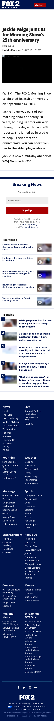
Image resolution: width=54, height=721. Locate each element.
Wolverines (30, 506)
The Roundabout (10, 425)
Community (30, 557)
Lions (27, 502)
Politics (5, 449)
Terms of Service (29, 227)
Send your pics (9, 461)
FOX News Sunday (7, 445)
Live (27, 407)
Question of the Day (10, 467)
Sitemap (29, 577)
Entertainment (12, 534)
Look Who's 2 (9, 478)
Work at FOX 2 (32, 546)
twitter (24, 687)
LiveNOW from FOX (32, 419)
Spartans (29, 509)
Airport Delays (31, 476)
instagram (29, 687)
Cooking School (10, 509)
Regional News (8, 615)
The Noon (7, 499)
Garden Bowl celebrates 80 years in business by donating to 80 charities (18, 273)
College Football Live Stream (32, 626)
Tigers (28, 517)
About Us (31, 534)
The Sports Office (33, 495)
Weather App (31, 465)
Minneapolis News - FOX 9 (9, 635)
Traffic (28, 472)
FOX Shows (8, 539)
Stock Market (31, 596)
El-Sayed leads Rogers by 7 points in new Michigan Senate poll (34, 366)
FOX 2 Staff (30, 539)
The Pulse (7, 414)
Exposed (6, 605)
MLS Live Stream (33, 671)
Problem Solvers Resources (32, 572)
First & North (31, 499)
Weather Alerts (32, 469)
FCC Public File (32, 560)
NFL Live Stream (33, 621)
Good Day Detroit (11, 495)
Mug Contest (8, 502)
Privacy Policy (30, 224)
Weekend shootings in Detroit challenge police (16, 299)
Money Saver (8, 517)
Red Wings (30, 520)
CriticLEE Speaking (6, 544)
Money (29, 585)
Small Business (32, 600)
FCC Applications (33, 564)
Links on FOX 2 (9, 524)
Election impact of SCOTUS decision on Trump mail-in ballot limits (17, 247)
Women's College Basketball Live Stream (33, 659)
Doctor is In (8, 520)
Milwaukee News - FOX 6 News (10, 629)
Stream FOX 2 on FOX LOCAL (33, 412)
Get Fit (5, 513)
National (6, 432)
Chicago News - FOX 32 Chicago (10, 623)
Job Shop (29, 553)
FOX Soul (29, 423)
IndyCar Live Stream (30, 642)
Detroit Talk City (10, 418)
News (6, 407)
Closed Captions (32, 567)
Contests (6, 552)
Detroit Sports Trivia (9, 473)
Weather (30, 457)
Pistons (28, 513)
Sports (29, 491)
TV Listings (7, 548)
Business (6, 436)
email (35, 687)
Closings (29, 461)
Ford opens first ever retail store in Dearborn (17, 259)
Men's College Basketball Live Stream (32, 650)
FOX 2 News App (33, 549)
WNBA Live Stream (30, 667)
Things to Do (8, 440)
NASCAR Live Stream (31, 636)
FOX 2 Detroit (8, 46)
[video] (44, 247)
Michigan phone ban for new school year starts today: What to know (35, 323)
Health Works (8, 506)
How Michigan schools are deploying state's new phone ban (18, 285)
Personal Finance (33, 589)
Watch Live (40, 5)
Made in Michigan (11, 422)
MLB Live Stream (33, 631)
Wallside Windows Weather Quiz (11, 591)
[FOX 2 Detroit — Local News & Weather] (11, 4)
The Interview (9, 429)
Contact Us (30, 542)
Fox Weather (31, 479)
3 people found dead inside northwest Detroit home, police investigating (34, 336)
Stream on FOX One (32, 615)
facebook (18, 687)
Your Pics (8, 457)
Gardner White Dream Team (9, 597)
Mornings (8, 491)
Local (5, 411)
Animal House (31, 483)
